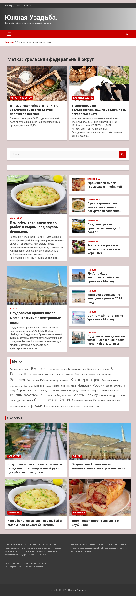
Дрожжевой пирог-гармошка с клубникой (104, 185)
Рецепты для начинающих (106, 390)
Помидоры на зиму (52, 390)
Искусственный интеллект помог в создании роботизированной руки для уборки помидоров (34, 468)
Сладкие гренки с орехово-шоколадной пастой (103, 228)
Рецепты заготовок (24, 395)
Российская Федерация (55, 395)
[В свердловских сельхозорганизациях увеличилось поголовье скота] (99, 83)
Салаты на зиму (85, 395)
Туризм (14, 309)
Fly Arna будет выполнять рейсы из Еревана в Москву (103, 277)
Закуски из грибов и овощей (93, 374)
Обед (109, 385)
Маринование (110, 380)
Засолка (17, 380)
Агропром (14, 456)
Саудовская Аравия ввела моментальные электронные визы (35, 318)
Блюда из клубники (58, 369)
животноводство (20, 406)
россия (38, 405)
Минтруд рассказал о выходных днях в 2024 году (104, 298)
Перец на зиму (26, 390)
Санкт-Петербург (107, 395)
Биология (39, 368)
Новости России (91, 385)
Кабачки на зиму (49, 380)
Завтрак (70, 374)
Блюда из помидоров (98, 369)
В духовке (30, 374)
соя (78, 406)
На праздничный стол (64, 386)
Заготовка (16, 218)
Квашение (64, 380)
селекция (51, 406)
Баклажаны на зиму (19, 369)
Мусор (48, 386)
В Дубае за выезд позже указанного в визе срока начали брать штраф (106, 340)
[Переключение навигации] (9, 34)
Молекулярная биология (21, 386)
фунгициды (100, 406)
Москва (39, 385)
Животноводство (21, 98)
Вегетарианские (45, 374)
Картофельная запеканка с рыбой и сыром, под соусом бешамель (34, 227)
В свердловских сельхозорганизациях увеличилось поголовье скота (99, 110)
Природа (74, 390)
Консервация (85, 379)
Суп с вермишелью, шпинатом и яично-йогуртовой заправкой (104, 207)
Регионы (85, 390)
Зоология (33, 380)
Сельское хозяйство (52, 400)
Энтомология (113, 400)
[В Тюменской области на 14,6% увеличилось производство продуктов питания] (37, 83)
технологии (88, 406)
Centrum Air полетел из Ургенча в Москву (105, 317)
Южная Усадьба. (31, 17)
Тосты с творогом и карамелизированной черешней (103, 249)
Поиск (122, 154)
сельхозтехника (66, 406)
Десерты (59, 374)
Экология (99, 400)
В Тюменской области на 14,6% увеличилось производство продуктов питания (34, 110)
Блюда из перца (77, 369)
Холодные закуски (81, 400)
